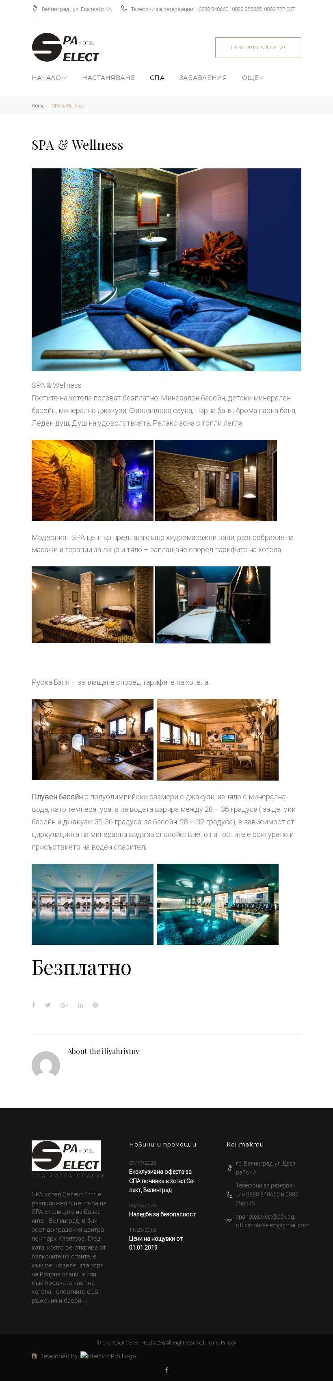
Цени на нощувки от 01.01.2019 (156, 1243)
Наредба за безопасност (162, 1214)
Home (38, 106)
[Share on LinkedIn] (80, 1005)
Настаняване (108, 78)
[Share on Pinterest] (95, 1005)
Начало (46, 78)
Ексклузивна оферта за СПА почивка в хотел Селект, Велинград (162, 1180)
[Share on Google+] (64, 1005)
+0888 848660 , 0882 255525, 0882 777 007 (245, 9)
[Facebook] (167, 1370)
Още (250, 78)
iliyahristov (120, 1051)
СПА (157, 78)
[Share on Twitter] (48, 1005)
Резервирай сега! (258, 47)
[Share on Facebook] (33, 1005)
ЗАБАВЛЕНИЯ (203, 78)
